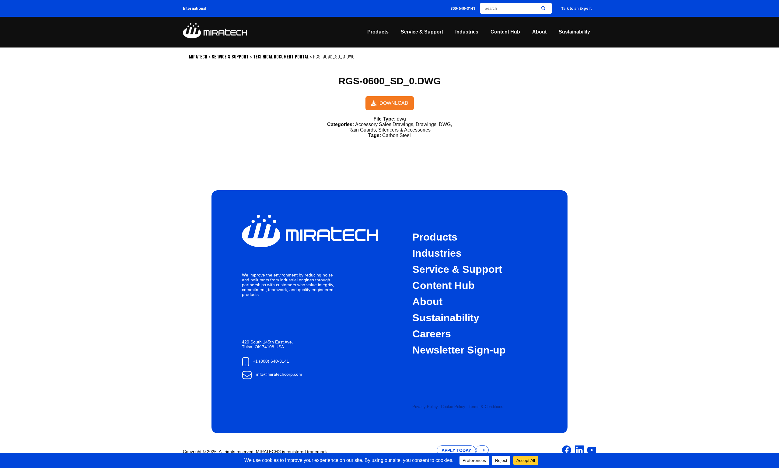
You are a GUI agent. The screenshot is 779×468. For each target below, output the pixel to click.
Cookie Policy (453, 406)
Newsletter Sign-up (459, 350)
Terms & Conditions (486, 406)
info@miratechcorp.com (279, 374)
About (539, 31)
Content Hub (505, 31)
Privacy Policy (425, 406)
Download (393, 103)
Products (378, 31)
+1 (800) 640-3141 (271, 361)
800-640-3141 (462, 8)
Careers (431, 334)
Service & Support (422, 31)
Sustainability (574, 31)
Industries (466, 31)
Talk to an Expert (576, 8)
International (194, 8)
